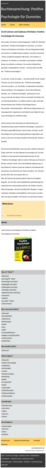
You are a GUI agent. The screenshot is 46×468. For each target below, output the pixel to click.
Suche (12, 25)
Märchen (5, 429)
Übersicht (5, 276)
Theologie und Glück (9, 290)
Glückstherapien (8, 390)
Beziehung (5, 377)
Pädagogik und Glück (9, 284)
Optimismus (6, 319)
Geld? (4, 330)
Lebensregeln (7, 426)
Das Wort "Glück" (8, 301)
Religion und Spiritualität (11, 335)
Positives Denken (8, 374)
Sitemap (4, 445)
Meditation (6, 366)
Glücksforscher (7, 406)
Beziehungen (6, 322)
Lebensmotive (7, 338)
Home (3, 25)
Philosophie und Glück (9, 287)
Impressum (5, 441)
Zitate (4, 432)
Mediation (27, 462)
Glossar (4, 417)
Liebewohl (4, 465)
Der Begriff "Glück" (9, 279)
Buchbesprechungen (14, 216)
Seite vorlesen (24, 25)
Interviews (5, 408)
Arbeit (4, 324)
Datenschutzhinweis (22, 441)
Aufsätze (5, 434)
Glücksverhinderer (8, 393)
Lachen (4, 371)
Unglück (5, 298)
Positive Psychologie (9, 363)
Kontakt (37, 441)
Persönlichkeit (7, 316)
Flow (3, 327)
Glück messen (7, 304)
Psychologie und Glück (10, 282)
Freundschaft (6, 382)
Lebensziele (6, 388)
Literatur (5, 414)
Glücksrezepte (7, 396)
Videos (4, 411)
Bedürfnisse (6, 341)
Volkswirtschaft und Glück (11, 293)
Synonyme (5, 296)
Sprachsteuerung (36, 462)
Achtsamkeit (6, 368)
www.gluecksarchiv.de (37, 448)
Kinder (4, 379)
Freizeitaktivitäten (8, 333)
